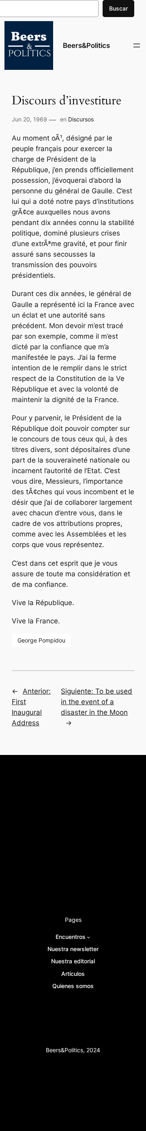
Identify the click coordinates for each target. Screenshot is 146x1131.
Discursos (81, 119)
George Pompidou (41, 640)
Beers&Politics (86, 45)
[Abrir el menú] (137, 45)
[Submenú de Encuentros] (88, 937)
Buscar (118, 8)
